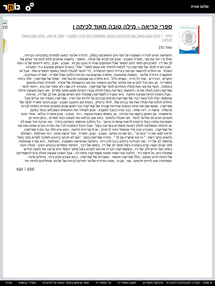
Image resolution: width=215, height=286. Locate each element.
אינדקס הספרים (153, 282)
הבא (20, 169)
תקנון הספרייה (127, 282)
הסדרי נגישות (27, 282)
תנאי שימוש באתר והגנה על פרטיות (66, 282)
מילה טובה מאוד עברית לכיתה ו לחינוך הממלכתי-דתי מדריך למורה (113, 36)
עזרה (9, 282)
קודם (30, 169)
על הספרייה (103, 282)
